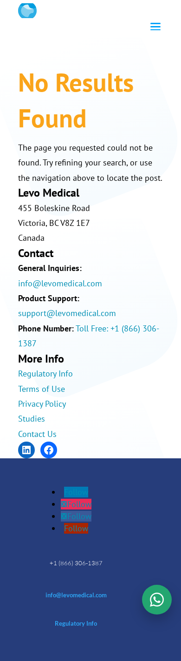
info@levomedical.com (60, 283)
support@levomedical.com (67, 313)
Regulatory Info (45, 373)
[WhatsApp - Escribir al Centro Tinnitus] (157, 600)
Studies (31, 418)
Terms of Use (41, 388)
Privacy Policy (42, 403)
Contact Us (37, 434)
